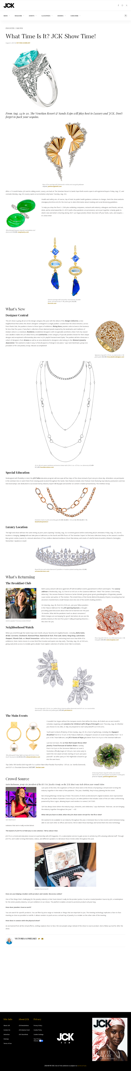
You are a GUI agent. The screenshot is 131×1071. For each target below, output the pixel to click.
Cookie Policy (38, 1030)
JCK (9, 5)
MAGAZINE (18, 16)
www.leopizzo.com (112, 640)
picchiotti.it (68, 710)
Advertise (7, 1034)
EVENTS (31, 16)
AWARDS (60, 16)
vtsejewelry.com (23, 232)
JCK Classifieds (23, 1034)
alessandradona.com (33, 757)
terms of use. (82, 1066)
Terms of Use (8, 1043)
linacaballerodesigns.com (115, 357)
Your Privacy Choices (37, 1040)
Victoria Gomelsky (23, 43)
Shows (19, 28)
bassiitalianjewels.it (41, 522)
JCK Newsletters (24, 1025)
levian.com (40, 767)
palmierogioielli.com (55, 186)
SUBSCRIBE (74, 16)
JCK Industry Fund (24, 1030)
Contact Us (7, 1030)
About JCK (7, 1025)
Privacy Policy (38, 1025)
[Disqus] (65, 975)
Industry (10, 28)
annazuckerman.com (42, 571)
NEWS (6, 16)
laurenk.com (52, 303)
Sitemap (6, 1039)
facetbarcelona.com (47, 467)
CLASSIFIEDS (45, 16)
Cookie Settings (38, 1034)
